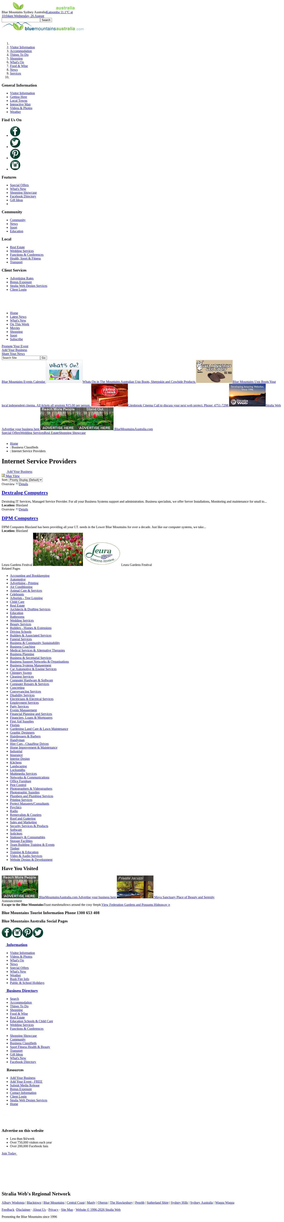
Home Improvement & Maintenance (33, 747)
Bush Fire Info (19, 979)
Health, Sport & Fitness (25, 258)
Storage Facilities (21, 841)
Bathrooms (17, 616)
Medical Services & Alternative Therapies (37, 650)
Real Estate (17, 247)
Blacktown (34, 1202)
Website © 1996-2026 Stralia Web (98, 1209)
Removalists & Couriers (25, 815)
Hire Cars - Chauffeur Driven (29, 744)
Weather (15, 112)
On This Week (19, 324)
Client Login (18, 289)
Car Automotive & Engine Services (33, 669)
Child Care (17, 602)
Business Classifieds (23, 1043)
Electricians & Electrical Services (31, 699)
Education (16, 231)
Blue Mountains (53, 1202)
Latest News (18, 316)
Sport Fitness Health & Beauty (30, 1047)
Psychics (15, 807)
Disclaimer (23, 1209)
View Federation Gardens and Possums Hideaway (135, 904)
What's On (17, 62)
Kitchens (16, 762)
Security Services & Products (29, 826)
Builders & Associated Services (30, 635)
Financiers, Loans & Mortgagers (31, 717)
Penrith (139, 1202)
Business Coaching (22, 646)
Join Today (9, 1153)
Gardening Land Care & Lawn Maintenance (39, 729)
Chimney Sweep (21, 673)
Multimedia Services (23, 773)
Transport (16, 262)
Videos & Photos (21, 108)
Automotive (18, 579)
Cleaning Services (22, 676)
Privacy (53, 1209)
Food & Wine (19, 66)
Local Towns (18, 100)
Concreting (17, 687)
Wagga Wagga (224, 1202)
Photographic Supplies (25, 792)
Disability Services (22, 695)
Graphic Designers (22, 732)
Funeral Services (21, 639)
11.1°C (37, 14)
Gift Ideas (16, 200)
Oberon (103, 1202)
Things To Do (19, 54)
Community (18, 220)
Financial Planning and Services (31, 714)
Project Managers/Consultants (29, 803)
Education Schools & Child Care (31, 1021)
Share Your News (13, 353)
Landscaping (18, 766)
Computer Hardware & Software (31, 680)
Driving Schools (20, 631)
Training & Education (24, 852)
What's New (18, 189)
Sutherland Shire (158, 1202)
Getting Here (18, 97)
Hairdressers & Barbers (25, 736)
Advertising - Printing (24, 583)
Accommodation (21, 51)
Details (23, 484)
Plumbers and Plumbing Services (31, 796)
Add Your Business (14, 350)
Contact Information (23, 1093)
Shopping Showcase (23, 192)
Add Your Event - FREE (26, 1081)
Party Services (19, 706)
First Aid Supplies (22, 721)
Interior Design (20, 758)
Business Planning (22, 654)
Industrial (16, 751)
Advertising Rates (21, 278)
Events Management (23, 710)
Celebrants (17, 594)
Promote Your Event (15, 346)
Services (15, 73)
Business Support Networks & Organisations (39, 661)
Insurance (16, 755)
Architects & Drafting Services (30, 609)
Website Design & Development (31, 859)
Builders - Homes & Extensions (31, 628)
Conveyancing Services (25, 691)
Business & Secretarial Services (30, 658)
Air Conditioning (21, 587)
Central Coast (76, 1202)
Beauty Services (20, 624)
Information (16, 945)
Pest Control (18, 785)
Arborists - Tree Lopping (26, 598)
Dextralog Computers (25, 492)
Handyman (17, 740)
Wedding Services (22, 251)
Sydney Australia (201, 1202)
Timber (14, 848)
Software (16, 829)
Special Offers (19, 185)
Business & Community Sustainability (35, 643)
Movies (15, 328)
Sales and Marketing (23, 822)
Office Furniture (20, 781)
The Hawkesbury (121, 1202)
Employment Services (24, 702)
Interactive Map (20, 104)
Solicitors (16, 833)
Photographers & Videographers (31, 788)
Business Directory (22, 990)
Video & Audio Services (26, 856)
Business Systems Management (30, 665)
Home (14, 313)
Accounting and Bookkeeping (29, 575)
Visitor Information (22, 47)
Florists (15, 725)
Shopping (16, 58)
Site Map (67, 1209)
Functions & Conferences (26, 254)
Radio (14, 811)
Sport (13, 227)
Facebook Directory (23, 196)
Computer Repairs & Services (29, 684)
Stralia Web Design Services (28, 286)
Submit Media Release (25, 1085)
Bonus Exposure (21, 282)
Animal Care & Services (26, 590)
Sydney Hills (179, 1202)
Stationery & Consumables (27, 837)
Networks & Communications (29, 777)
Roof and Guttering (23, 818)
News (14, 69)
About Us (39, 1209)
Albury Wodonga (13, 1202)
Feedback (8, 1209)
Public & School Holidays (27, 982)
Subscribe (16, 339)
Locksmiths (17, 770)
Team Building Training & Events (32, 844)
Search (14, 998)
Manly (91, 1202)
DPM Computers (20, 518)
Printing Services (21, 800)
